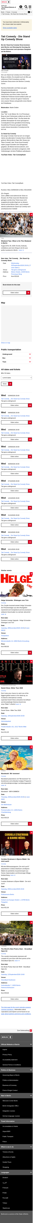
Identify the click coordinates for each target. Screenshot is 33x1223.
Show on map (5, 343)
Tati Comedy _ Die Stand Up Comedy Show (15, 399)
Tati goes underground (18, 270)
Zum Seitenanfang (23, 1030)
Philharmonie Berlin (7, 894)
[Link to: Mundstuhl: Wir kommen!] (16, 757)
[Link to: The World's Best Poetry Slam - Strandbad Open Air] (16, 933)
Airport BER (6, 1131)
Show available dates (10, 28)
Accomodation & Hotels (10, 1126)
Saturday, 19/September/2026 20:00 (12, 716)
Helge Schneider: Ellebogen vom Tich (14, 600)
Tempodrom (5, 635)
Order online (15, 292)
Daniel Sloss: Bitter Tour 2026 (12, 688)
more (20, 250)
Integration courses (9, 1111)
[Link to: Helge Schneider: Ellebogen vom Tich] (16, 584)
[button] (30, 12)
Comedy (3, 603)
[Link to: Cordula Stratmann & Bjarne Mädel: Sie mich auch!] (16, 843)
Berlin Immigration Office (11, 1106)
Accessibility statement (10, 1059)
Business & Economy (9, 1085)
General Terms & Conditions (12, 1065)
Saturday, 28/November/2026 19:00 (12, 628)
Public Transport (8, 1136)
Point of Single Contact (10, 1090)
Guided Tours (7, 1162)
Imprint (5, 1049)
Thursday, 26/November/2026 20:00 (13, 797)
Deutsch (5, 1177)
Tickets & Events (8, 1152)
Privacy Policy (7, 1054)
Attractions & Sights (9, 1157)
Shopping (6, 1167)
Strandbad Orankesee (8, 980)
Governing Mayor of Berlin (11, 1075)
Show (5, 384)
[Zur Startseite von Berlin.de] (6, 1038)
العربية (5, 1182)
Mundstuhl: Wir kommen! (10, 773)
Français (5, 1188)
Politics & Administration (10, 1080)
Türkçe (5, 1203)
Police (5, 1141)
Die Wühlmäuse (6, 804)
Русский (5, 1198)
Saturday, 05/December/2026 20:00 (12, 889)
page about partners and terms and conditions (16, 1014)
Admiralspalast (6, 721)
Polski (5, 1193)
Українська (6, 1208)
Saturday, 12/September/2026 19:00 (12, 974)
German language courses (11, 1116)
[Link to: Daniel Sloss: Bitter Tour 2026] (16, 672)
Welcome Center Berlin (10, 1101)
